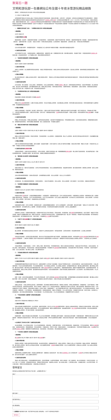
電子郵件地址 (16, 399)
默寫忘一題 (20, 3)
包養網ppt (48, 20)
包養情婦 (56, 248)
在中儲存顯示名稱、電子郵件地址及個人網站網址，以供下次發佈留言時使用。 (37, 411)
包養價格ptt (65, 353)
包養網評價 (28, 148)
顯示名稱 (15, 393)
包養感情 (46, 267)
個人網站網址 (16, 405)
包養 (54, 20)
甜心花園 (47, 216)
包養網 (37, 97)
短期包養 (68, 151)
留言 (14, 374)
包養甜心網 (94, 53)
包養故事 (33, 22)
